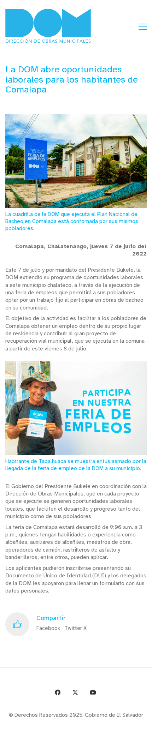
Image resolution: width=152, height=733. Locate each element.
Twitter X (75, 628)
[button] (143, 27)
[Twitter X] (75, 692)
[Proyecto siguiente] (144, 725)
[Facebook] (58, 692)
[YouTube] (93, 692)
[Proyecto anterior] (112, 725)
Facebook (48, 628)
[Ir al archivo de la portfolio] (128, 725)
